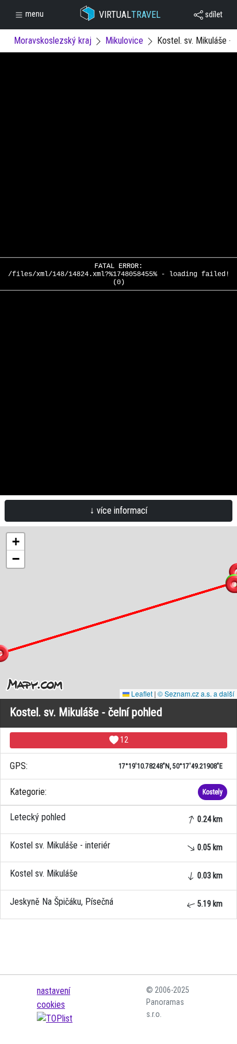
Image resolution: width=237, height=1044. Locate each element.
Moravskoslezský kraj (52, 40)
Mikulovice (124, 40)
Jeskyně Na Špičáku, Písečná (116, 902)
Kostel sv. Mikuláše (116, 874)
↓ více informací (118, 510)
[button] (15, 541)
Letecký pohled (116, 818)
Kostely (212, 792)
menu (34, 13)
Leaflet (140, 693)
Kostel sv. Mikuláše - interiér (116, 846)
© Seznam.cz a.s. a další (196, 693)
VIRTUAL (129, 14)
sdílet (213, 14)
